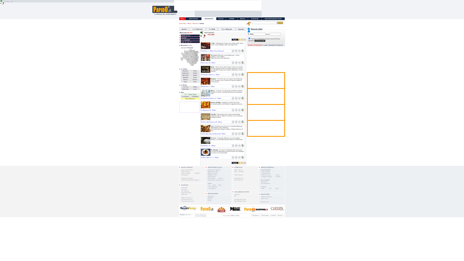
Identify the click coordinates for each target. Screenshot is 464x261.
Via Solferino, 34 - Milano (208, 145)
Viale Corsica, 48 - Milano (208, 62)
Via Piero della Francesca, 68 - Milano (211, 122)
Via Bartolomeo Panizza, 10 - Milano (211, 98)
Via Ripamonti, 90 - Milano (208, 110)
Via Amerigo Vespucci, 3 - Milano (210, 74)
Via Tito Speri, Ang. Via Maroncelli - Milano (213, 133)
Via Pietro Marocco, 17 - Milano (210, 157)
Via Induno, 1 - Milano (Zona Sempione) (212, 51)
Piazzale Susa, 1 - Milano (208, 86)
